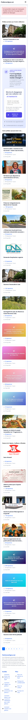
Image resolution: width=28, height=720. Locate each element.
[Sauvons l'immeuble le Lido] (14, 34)
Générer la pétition (15, 115)
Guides (4, 672)
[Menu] (25, 2)
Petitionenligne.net (7, 2)
